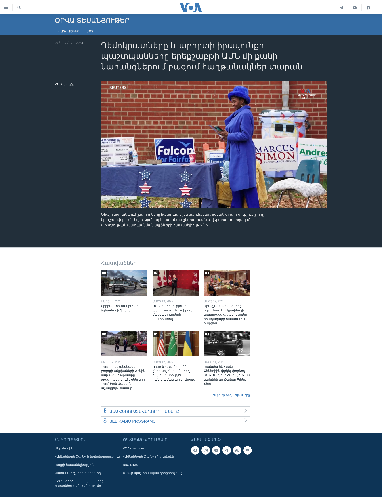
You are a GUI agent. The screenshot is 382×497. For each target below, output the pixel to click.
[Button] (65, 85)
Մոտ (89, 31)
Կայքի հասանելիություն (75, 465)
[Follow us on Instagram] (205, 450)
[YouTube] (355, 7)
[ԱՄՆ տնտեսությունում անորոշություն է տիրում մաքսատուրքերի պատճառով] (176, 283)
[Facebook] (368, 7)
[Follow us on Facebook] (195, 450)
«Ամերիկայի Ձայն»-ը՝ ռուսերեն (148, 456)
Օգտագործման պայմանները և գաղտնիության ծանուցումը (81, 483)
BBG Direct (130, 465)
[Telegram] (341, 7)
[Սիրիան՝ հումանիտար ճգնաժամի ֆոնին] (124, 283)
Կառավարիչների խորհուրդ (78, 473)
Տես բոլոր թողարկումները (230, 395)
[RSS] (237, 450)
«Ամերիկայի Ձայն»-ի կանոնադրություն (87, 456)
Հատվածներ (68, 31)
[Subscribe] (247, 450)
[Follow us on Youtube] (216, 450)
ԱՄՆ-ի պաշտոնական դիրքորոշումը (153, 473)
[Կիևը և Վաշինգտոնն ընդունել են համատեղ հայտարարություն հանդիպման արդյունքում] (176, 343)
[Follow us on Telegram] (226, 450)
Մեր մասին (64, 448)
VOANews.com (133, 448)
